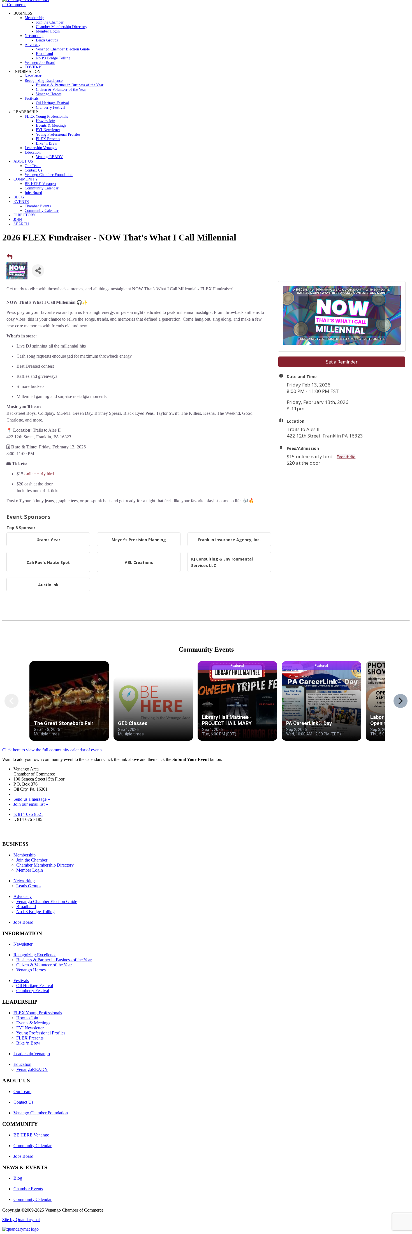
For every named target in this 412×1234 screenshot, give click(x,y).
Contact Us (33, 170)
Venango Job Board (40, 63)
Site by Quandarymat (21, 1219)
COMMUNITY (25, 179)
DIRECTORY (24, 215)
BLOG (18, 197)
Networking (34, 36)
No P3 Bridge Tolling (53, 58)
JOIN (17, 219)
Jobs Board (33, 193)
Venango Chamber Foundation (49, 175)
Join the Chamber (50, 22)
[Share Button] (38, 270)
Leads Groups (47, 40)
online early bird (39, 473)
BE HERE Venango (40, 184)
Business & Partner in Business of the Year (69, 85)
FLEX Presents (48, 139)
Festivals (31, 98)
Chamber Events (38, 206)
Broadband (44, 54)
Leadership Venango (41, 148)
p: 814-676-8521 (28, 814)
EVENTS (21, 202)
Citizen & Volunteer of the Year (61, 89)
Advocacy (32, 45)
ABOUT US (23, 161)
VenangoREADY (49, 157)
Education (33, 152)
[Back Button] (9, 256)
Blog (17, 1178)
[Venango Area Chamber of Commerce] (27, 4)
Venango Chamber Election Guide (63, 49)
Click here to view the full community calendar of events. (52, 749)
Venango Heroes (48, 94)
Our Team (33, 166)
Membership (34, 18)
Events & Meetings (51, 125)
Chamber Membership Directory (61, 27)
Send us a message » (31, 799)
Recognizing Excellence (44, 80)
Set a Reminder (342, 362)
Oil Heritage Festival (52, 103)
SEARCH (21, 224)
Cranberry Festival (50, 107)
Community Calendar (42, 188)
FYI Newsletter (48, 130)
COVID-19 (33, 67)
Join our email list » (30, 804)
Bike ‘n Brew (46, 143)
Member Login (48, 31)
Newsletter (33, 76)
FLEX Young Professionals (46, 116)
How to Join (45, 121)
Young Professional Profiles (58, 134)
